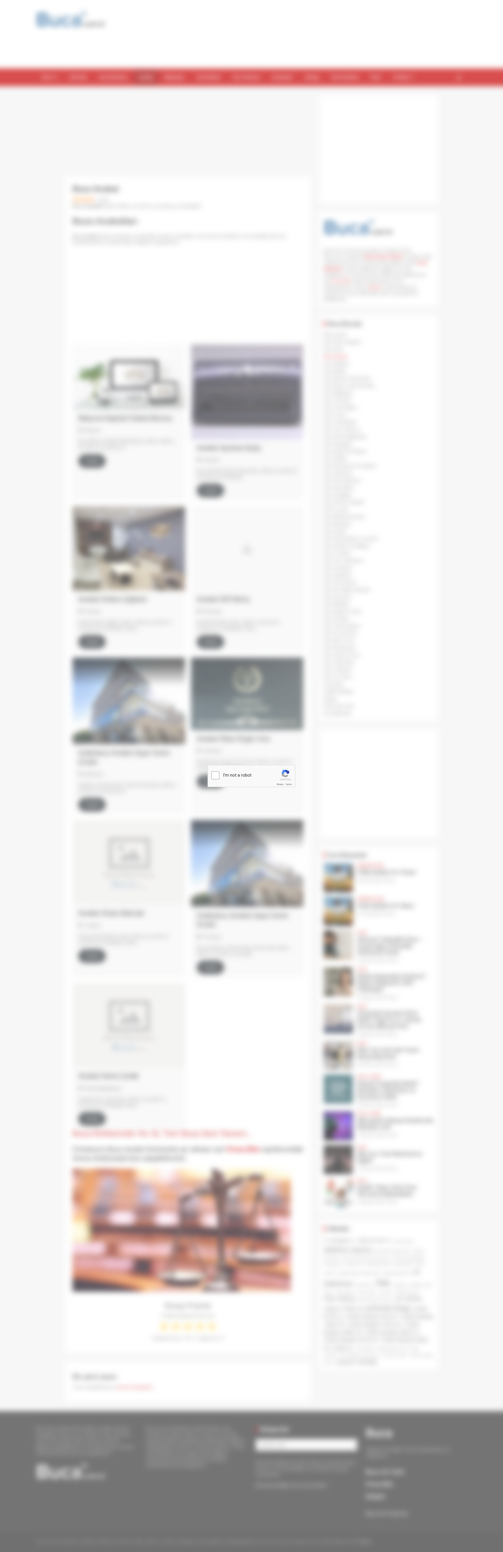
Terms (288, 784)
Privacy (280, 784)
